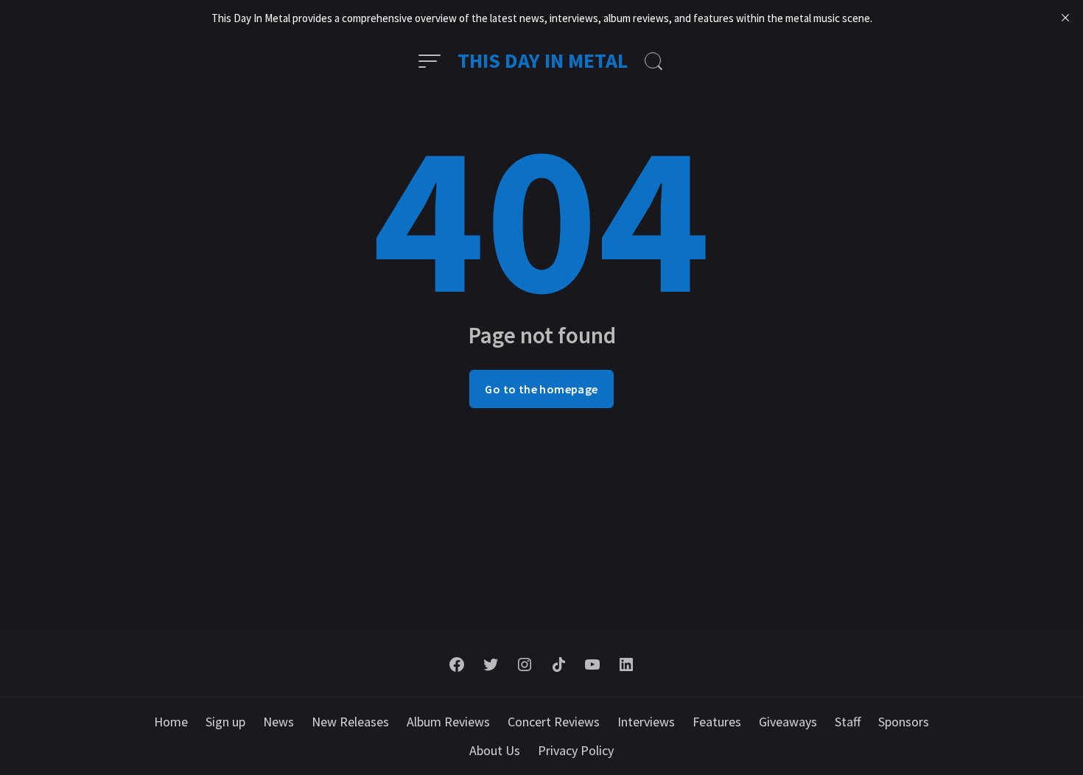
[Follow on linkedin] (626, 664)
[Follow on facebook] (456, 664)
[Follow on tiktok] (558, 664)
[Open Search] (653, 61)
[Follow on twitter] (490, 664)
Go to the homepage (541, 389)
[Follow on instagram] (524, 664)
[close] (1065, 17)
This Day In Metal (543, 60)
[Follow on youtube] (592, 664)
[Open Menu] (429, 61)
